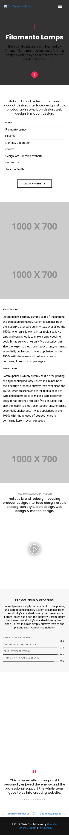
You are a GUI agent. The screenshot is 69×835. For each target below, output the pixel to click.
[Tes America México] (18, 6)
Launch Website (34, 183)
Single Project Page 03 (50, 814)
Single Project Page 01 (18, 814)
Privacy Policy (45, 828)
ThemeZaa (52, 824)
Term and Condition (26, 828)
